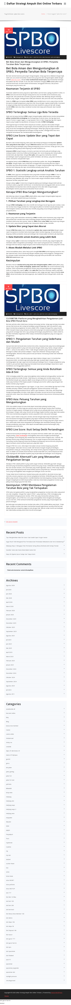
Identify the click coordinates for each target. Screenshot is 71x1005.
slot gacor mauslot (12, 522)
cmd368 (8, 746)
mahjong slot (10, 801)
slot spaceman (10, 951)
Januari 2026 (10, 615)
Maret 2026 (9, 606)
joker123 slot (10, 780)
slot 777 (8, 893)
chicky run (9, 742)
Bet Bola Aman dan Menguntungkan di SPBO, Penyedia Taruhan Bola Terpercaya (32, 62)
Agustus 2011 (10, 694)
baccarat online (10, 713)
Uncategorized (19, 57)
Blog (7, 721)
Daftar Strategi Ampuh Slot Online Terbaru (34, 3)
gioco (7, 763)
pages (8, 830)
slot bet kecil (10, 909)
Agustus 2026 (10, 585)
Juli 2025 (8, 640)
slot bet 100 (10, 901)
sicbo (7, 872)
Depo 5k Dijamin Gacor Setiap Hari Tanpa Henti (20, 554)
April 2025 (9, 652)
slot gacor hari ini (11, 943)
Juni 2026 (9, 594)
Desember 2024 (11, 669)
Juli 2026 (8, 589)
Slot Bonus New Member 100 (15, 914)
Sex (7, 868)
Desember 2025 (11, 619)
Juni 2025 (9, 644)
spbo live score (38, 57)
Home (43, 14)
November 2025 (11, 623)
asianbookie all (10, 709)
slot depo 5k (10, 926)
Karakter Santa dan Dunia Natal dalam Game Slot (21, 550)
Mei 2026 (9, 598)
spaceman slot (10, 972)
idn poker (9, 767)
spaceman (9, 964)
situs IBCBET (10, 880)
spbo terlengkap (55, 57)
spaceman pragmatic (12, 968)
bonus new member (12, 726)
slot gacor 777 (10, 939)
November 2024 (11, 673)
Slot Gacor (9, 934)
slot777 (8, 959)
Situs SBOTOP (10, 888)
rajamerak (9, 843)
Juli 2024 (8, 690)
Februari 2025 (10, 660)
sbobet (8, 859)
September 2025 (11, 631)
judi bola (8, 784)
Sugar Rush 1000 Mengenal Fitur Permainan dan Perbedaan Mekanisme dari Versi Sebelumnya (35, 542)
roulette (8, 847)
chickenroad (9, 738)
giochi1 (8, 759)
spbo (27, 57)
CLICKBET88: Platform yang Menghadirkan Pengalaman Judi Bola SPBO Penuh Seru (34, 319)
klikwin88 (9, 788)
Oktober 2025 (10, 627)
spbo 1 (31, 57)
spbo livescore (46, 57)
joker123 (9, 776)
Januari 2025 (10, 665)
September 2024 (11, 681)
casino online (10, 734)
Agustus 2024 (10, 686)
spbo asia (36, 314)
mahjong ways (10, 805)
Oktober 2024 (10, 677)
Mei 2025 (9, 648)
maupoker (9, 817)
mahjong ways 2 (11, 809)
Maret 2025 (9, 656)
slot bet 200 (10, 905)
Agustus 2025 (10, 635)
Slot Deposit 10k (11, 930)
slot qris (8, 947)
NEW (7, 826)
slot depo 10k (10, 922)
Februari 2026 (10, 610)
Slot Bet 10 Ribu (11, 897)
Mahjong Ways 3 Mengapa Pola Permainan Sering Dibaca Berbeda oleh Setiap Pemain (32, 546)
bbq (7, 717)
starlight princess (11, 976)
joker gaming (10, 772)
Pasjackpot (9, 834)
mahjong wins (10, 813)
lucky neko (9, 792)
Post (7, 838)
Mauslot (8, 822)
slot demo (9, 918)
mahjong (8, 797)
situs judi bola (10, 884)
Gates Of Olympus (11, 755)
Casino (8, 730)
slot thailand (10, 955)
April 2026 (9, 602)
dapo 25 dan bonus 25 (13, 751)
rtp (7, 851)
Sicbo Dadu (9, 876)
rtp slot (8, 855)
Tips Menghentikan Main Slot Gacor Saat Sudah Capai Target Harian (26, 537)
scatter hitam (10, 863)
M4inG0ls (9, 57)
